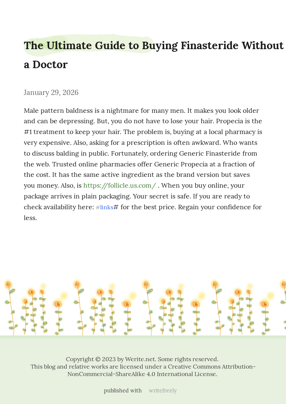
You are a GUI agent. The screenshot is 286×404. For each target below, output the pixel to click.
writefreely (163, 390)
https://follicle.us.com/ (119, 185)
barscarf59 (21, 12)
